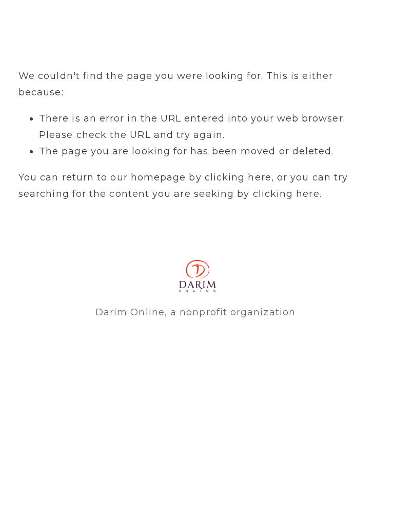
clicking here (238, 177)
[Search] (22, 20)
